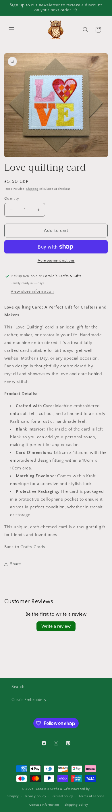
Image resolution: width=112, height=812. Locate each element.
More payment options (56, 260)
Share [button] (15, 564)
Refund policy (62, 796)
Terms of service (92, 796)
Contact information (44, 805)
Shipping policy (76, 805)
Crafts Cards (32, 546)
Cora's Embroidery (28, 700)
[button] (11, 29)
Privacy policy (35, 796)
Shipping (32, 189)
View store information (32, 291)
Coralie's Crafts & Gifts (53, 789)
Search (18, 687)
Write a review (56, 626)
